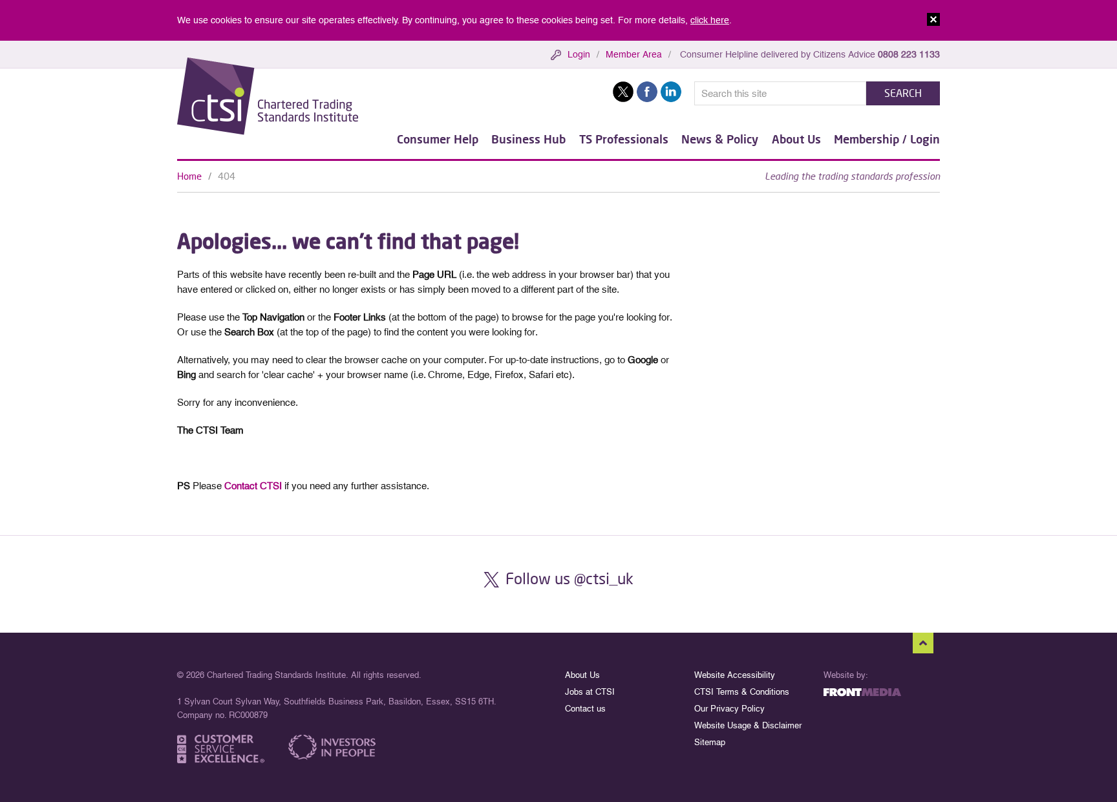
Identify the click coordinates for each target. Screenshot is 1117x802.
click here (709, 20)
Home (189, 176)
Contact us (585, 708)
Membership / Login (887, 139)
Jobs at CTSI (590, 692)
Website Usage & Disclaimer (748, 725)
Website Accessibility (734, 675)
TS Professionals (623, 139)
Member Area (634, 54)
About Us (796, 139)
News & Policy (719, 139)
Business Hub (528, 139)
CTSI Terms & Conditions (741, 692)
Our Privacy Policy (729, 708)
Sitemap (709, 742)
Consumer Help (437, 139)
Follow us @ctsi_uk (569, 578)
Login (579, 54)
